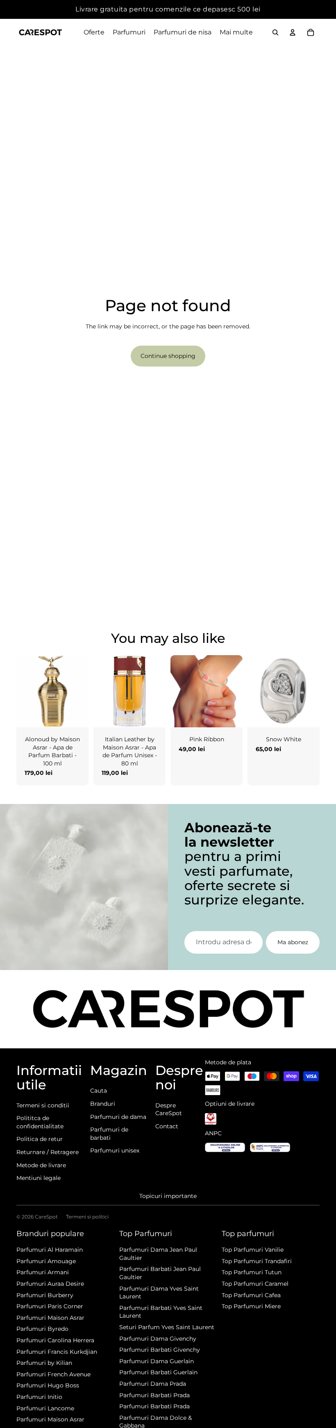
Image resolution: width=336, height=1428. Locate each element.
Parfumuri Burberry (44, 1295)
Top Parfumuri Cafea (251, 1295)
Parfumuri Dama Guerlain (156, 1361)
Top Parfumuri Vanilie (253, 1249)
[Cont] (293, 32)
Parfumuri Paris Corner (49, 1306)
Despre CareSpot (168, 1109)
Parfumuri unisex (114, 1150)
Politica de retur (39, 1139)
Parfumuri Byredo (42, 1328)
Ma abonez (292, 942)
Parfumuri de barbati (109, 1133)
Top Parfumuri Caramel (255, 1283)
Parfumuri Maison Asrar (50, 1317)
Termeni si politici (87, 1217)
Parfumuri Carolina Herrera (55, 1340)
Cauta (98, 1090)
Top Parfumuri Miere (251, 1306)
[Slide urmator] (82, 691)
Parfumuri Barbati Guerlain (158, 1372)
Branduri (102, 1103)
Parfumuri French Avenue (53, 1374)
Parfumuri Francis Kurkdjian (56, 1351)
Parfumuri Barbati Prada (154, 1395)
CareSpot (46, 1217)
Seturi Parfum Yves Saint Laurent (166, 1327)
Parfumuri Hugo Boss (47, 1385)
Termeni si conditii (42, 1105)
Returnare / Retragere (47, 1152)
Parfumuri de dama (118, 1117)
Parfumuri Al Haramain (49, 1249)
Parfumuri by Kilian (44, 1363)
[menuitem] (236, 32)
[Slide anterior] (22, 691)
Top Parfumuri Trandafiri (257, 1261)
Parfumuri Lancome (45, 1408)
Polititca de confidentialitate (40, 1122)
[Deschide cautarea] (275, 32)
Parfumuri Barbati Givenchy (159, 1349)
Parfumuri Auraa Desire (50, 1283)
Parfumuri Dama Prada (152, 1383)
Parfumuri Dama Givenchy (157, 1338)
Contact (166, 1126)
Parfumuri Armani (42, 1272)
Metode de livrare (41, 1165)
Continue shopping (168, 356)
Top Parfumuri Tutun (252, 1272)
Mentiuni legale (38, 1178)
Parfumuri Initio (39, 1397)
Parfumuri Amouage (46, 1261)
